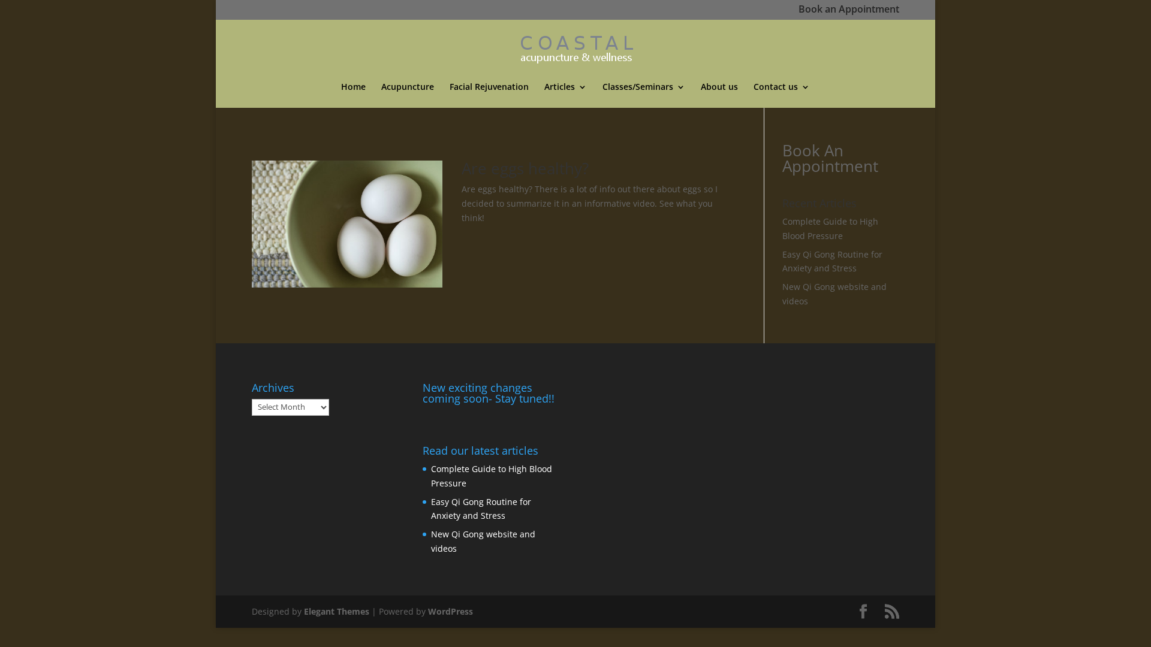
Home (353, 87)
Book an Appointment (849, 10)
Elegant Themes (336, 611)
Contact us (776, 87)
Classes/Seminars (637, 87)
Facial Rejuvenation (489, 87)
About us (719, 87)
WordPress (450, 611)
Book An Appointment (830, 158)
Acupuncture (407, 87)
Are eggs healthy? (525, 168)
